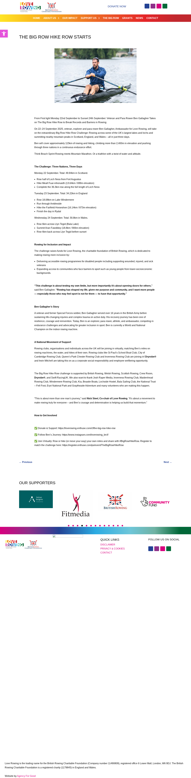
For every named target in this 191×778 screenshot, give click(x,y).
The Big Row (111, 18)
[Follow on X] (153, 6)
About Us (49, 18)
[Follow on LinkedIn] (164, 6)
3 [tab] (77, 525)
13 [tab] (122, 525)
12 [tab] (118, 525)
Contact (152, 18)
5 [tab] (86, 525)
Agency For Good (26, 776)
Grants (127, 18)
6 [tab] (91, 525)
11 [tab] (113, 525)
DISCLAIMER (107, 544)
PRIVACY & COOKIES (112, 548)
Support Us (89, 18)
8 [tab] (100, 525)
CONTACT (106, 552)
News (139, 18)
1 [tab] (68, 525)
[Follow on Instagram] (159, 6)
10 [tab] (109, 525)
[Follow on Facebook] (147, 6)
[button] (4, 33)
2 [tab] (73, 525)
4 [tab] (82, 525)
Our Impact (69, 18)
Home (36, 18)
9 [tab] (104, 525)
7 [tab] (95, 525)
